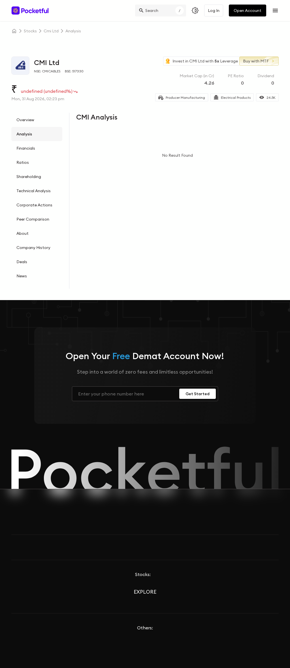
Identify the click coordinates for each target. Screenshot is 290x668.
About (22, 233)
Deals (21, 261)
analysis (73, 30)
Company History (33, 247)
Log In (213, 10)
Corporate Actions (34, 205)
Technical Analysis (33, 190)
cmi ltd (51, 30)
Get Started (197, 393)
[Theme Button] (195, 10)
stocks (30, 30)
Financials (25, 148)
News (21, 275)
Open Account (247, 10)
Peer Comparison (32, 219)
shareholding (28, 176)
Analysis (24, 134)
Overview (25, 119)
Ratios (22, 162)
